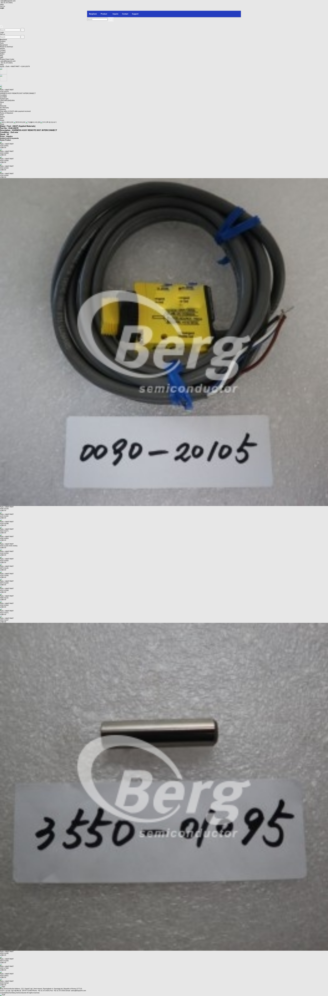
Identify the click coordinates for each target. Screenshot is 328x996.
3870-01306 (4, 961)
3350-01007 (4, 620)
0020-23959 (4, 153)
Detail (2, 124)
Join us (2, 6)
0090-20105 (4, 509)
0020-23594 (4, 160)
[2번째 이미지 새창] (3, 78)
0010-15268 (4, 590)
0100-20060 (4, 175)
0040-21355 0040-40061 (9, 546)
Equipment (4, 45)
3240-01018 (4, 983)
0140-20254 (4, 553)
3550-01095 (4, 953)
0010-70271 (4, 613)
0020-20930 (4, 561)
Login (2, 32)
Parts (2, 43)
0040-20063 (4, 605)
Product (104, 14)
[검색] (111, 19)
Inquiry (2, 117)
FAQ (1, 56)
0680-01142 (4, 598)
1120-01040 (4, 516)
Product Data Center (7, 59)
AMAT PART (15, 66)
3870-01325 (4, 583)
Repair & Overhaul (6, 47)
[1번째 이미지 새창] (3, 71)
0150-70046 (4, 575)
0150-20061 (4, 146)
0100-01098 (4, 523)
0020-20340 (4, 168)
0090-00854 (4, 538)
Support (135, 14)
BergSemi (93, 14)
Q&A (1, 57)
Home (2, 66)
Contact (125, 14)
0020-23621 (4, 976)
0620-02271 (4, 531)
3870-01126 (4, 568)
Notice (2, 54)
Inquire (115, 14)
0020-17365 (4, 968)
